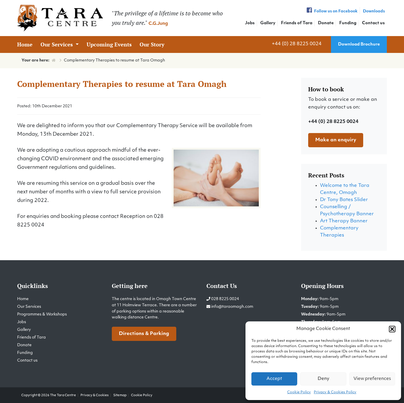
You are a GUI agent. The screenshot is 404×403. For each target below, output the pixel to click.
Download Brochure (359, 44)
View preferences (372, 379)
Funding (347, 23)
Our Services (57, 44)
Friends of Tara (296, 23)
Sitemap (120, 395)
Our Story (152, 44)
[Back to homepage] (60, 18)
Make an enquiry (335, 140)
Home (25, 44)
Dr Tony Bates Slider (344, 200)
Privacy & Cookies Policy (335, 392)
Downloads (374, 11)
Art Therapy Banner (344, 221)
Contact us (373, 23)
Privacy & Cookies (94, 395)
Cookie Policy (299, 392)
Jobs (250, 23)
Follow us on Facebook (335, 11)
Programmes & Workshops (42, 314)
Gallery (267, 23)
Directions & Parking (144, 333)
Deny (323, 379)
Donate (326, 23)
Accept (274, 379)
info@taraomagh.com (232, 307)
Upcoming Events (109, 44)
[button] (392, 329)
